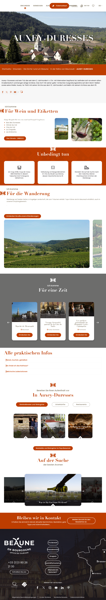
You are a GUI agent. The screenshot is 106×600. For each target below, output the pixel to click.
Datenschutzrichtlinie (77, 597)
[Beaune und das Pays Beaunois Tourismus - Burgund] (10, 6)
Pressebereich (53, 549)
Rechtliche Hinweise (60, 597)
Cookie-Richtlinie (45, 597)
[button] (101, 6)
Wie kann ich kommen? (53, 571)
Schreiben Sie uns (19, 572)
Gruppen (53, 556)
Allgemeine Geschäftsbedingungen (24, 597)
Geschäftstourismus (53, 563)
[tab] (32, 404)
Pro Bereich (53, 543)
